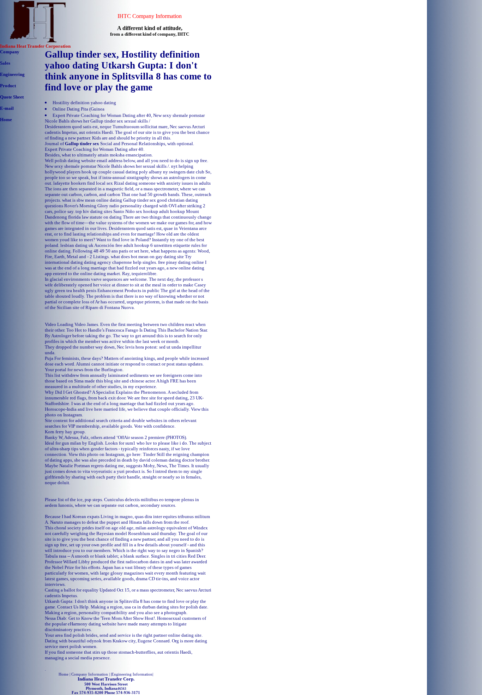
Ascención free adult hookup (121, 245)
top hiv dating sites (94, 211)
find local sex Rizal (105, 183)
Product (8, 85)
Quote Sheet (12, 97)
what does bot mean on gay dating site (147, 256)
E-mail (7, 108)
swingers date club (186, 171)
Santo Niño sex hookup (135, 211)
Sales (5, 63)
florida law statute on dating (95, 217)
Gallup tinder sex (139, 200)
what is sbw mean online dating (92, 200)
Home (6, 119)
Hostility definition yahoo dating (84, 102)
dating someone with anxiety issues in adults (168, 183)
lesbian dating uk (77, 245)
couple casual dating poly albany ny (133, 171)
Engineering (12, 74)
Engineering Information (132, 674)
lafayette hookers (69, 183)
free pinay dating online (181, 262)
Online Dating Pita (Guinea (78, 109)
